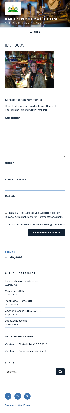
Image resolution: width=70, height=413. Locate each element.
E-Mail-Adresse (15, 179)
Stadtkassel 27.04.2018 (18, 301)
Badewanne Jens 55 (16, 320)
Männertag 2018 (14, 291)
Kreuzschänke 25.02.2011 (33, 351)
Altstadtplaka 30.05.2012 (33, 344)
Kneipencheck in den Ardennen (22, 281)
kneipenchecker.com (31, 19)
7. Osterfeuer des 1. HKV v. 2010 (23, 310)
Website (10, 196)
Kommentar (12, 117)
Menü (37, 31)
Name (9, 162)
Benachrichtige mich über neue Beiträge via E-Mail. (37, 224)
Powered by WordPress (17, 405)
